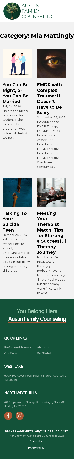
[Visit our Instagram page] (20, 416)
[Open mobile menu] (69, 11)
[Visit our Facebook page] (8, 416)
